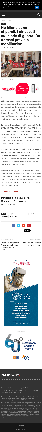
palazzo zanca (23, 214)
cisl (9, 214)
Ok (37, 7)
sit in (11, 216)
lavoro (14, 214)
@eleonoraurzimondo (9, 191)
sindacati (5, 216)
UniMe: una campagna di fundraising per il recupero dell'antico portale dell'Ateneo (10, 246)
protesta (31, 214)
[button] (39, 15)
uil (16, 216)
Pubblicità (21, 425)
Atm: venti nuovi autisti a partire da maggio (32, 243)
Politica (3, 23)
